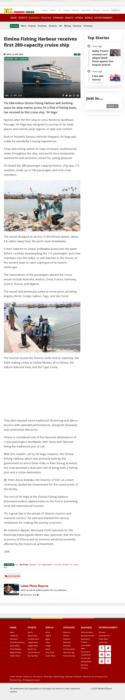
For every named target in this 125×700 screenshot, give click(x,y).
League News (33, 642)
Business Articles (87, 635)
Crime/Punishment (17, 642)
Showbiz (102, 632)
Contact (105, 10)
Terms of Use (89, 676)
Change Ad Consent (32, 680)
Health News (15, 656)
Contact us (38, 676)
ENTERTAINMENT (103, 17)
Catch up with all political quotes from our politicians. (44, 590)
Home (45, 10)
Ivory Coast (49, 652)
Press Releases (15, 649)
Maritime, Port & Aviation (16, 59)
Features (77, 25)
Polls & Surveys (69, 656)
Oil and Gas (85, 658)
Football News (33, 639)
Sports (30, 632)
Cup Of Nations (34, 652)
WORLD (89, 17)
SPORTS (22, 17)
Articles (66, 635)
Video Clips (103, 642)
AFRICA (79, 17)
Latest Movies (104, 635)
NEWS (13, 17)
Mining (67, 25)
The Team (49, 676)
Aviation (53, 25)
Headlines (14, 635)
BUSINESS (34, 17)
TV (59, 10)
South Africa (50, 656)
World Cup (32, 649)
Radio (53, 10)
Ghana (96, 10)
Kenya (47, 649)
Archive (14, 26)
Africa (47, 632)
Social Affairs (15, 646)
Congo (48, 646)
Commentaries (69, 649)
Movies (75, 10)
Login (115, 10)
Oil (60, 25)
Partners (78, 676)
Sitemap (69, 676)
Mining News (86, 661)
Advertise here (30, 594)
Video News (103, 639)
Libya (47, 642)
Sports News (33, 635)
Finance (32, 25)
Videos (66, 10)
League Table (33, 646)
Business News (87, 632)
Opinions (67, 632)
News (12, 632)
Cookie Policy (16, 680)
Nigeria (48, 635)
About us (28, 676)
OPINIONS (58, 17)
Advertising (59, 676)
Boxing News (33, 656)
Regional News (15, 652)
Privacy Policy (101, 676)
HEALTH (69, 17)
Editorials (67, 646)
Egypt (47, 639)
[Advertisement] (42, 394)
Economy (42, 25)
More (23, 25)
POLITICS (46, 17)
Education (14, 639)
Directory (88, 25)
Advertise (86, 10)
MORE (111, 106)
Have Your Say (68, 652)
